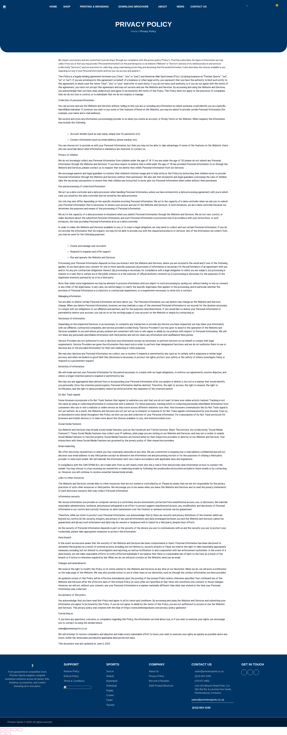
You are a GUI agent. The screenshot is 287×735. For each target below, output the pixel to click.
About (162, 6)
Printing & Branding (94, 6)
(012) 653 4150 (200, 707)
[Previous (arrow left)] (2, 733)
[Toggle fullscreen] (8, 729)
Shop (66, 6)
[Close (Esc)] (20, 729)
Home (53, 6)
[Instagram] (250, 672)
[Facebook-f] (244, 672)
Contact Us (198, 6)
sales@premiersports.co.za (207, 699)
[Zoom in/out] (2, 729)
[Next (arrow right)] (8, 733)
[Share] (14, 729)
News (180, 6)
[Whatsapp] (256, 672)
